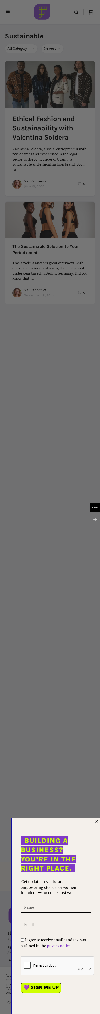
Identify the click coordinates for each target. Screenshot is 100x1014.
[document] (50, 507)
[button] (97, 821)
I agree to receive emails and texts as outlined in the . (53, 943)
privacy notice (59, 946)
